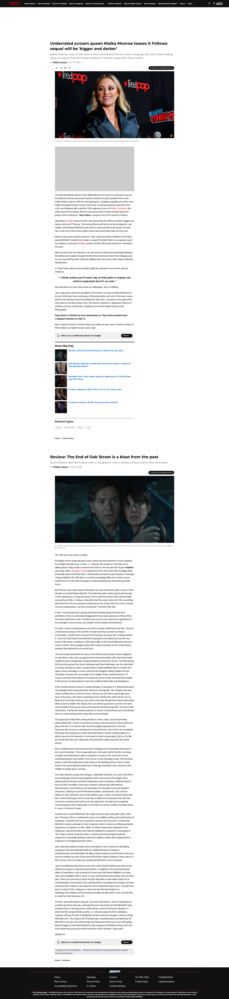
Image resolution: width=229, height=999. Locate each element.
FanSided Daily (166, 977)
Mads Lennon (60, 62)
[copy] (69, 68)
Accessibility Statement (65, 986)
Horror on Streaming (94, 4)
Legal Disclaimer (167, 981)
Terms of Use (115, 981)
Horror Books (150, 4)
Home (57, 438)
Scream (58, 427)
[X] (214, 3)
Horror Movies (44, 4)
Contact (113, 977)
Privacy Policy (93, 981)
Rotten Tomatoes (118, 208)
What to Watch (114, 4)
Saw (88, 427)
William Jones (60, 467)
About (182, 4)
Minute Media (42, 992)
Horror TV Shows (59, 4)
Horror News (29, 4)
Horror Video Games (133, 4)
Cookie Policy (141, 981)
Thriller (80, 427)
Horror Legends (76, 4)
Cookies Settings (117, 986)
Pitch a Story (60, 981)
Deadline (82, 243)
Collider (70, 221)
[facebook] (209, 3)
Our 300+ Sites (142, 977)
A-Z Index (91, 986)
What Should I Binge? (167, 4)
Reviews (66, 960)
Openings (91, 977)
